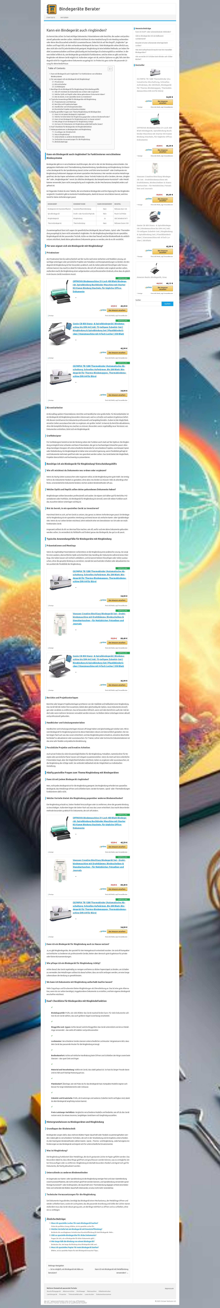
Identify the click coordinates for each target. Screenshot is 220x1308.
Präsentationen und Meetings (65, 102)
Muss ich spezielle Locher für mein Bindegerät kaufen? (74, 1223)
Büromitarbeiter (61, 84)
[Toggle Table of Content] (109, 69)
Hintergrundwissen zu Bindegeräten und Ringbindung (71, 129)
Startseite (50, 17)
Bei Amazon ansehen (117, 310)
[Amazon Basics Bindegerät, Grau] (155, 268)
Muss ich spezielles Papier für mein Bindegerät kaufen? (75, 1247)
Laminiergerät (52, 1294)
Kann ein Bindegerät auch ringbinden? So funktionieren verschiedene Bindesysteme (76, 75)
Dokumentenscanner (103, 1294)
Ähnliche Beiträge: (61, 142)
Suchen (138, 300)
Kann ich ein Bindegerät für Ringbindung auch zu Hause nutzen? (77, 119)
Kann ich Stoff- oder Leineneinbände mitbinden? (153, 32)
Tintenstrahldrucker (75, 1294)
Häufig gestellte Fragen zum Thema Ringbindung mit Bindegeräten (76, 112)
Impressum (169, 1288)
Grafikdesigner (60, 87)
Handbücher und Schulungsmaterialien (68, 107)
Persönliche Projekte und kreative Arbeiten (70, 109)
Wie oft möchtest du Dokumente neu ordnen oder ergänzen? (77, 92)
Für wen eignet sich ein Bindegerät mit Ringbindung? (70, 79)
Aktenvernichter (68, 1291)
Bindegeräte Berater (79, 8)
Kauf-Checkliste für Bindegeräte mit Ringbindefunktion (71, 127)
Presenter (62, 1294)
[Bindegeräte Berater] (50, 14)
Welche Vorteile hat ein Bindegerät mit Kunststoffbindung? (76, 1229)
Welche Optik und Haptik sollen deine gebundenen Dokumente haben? (80, 94)
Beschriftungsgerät (54, 1291)
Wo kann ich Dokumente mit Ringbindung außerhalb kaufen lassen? (79, 124)
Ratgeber (64, 17)
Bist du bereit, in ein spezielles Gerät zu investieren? (73, 97)
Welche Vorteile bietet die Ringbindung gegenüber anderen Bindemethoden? (82, 117)
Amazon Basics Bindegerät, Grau (152, 277)
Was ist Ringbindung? (62, 134)
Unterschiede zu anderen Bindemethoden (70, 137)
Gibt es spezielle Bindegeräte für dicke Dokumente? (73, 1235)
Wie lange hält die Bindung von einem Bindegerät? (73, 1241)
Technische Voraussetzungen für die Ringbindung (72, 139)
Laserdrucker (89, 1294)
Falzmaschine (92, 1291)
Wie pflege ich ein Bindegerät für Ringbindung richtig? (74, 121)
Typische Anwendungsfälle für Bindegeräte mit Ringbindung (73, 99)
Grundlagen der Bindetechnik (65, 132)
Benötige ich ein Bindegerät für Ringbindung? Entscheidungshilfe (75, 89)
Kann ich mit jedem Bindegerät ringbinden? (70, 114)
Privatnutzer (59, 82)
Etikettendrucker (105, 1291)
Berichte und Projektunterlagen (66, 104)
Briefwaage (81, 1291)
